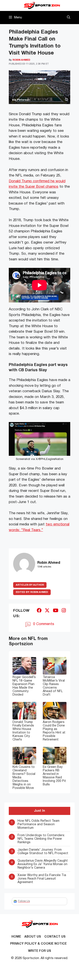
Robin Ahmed (32, 592)
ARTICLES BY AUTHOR (30, 585)
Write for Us (39, 951)
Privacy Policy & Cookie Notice (38, 943)
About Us (32, 936)
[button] (69, 17)
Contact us (55, 936)
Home (16, 936)
